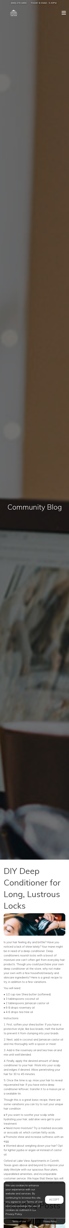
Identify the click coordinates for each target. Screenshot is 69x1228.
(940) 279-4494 (18, 2)
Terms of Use (19, 1221)
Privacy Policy (49, 1221)
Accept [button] (54, 1199)
